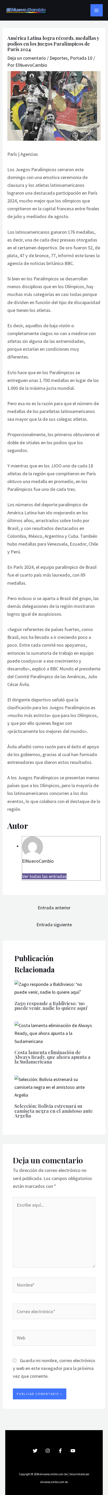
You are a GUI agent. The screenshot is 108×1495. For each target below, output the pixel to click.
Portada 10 (81, 58)
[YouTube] (73, 1450)
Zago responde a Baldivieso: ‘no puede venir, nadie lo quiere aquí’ (51, 1005)
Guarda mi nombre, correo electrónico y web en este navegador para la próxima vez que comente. (54, 1368)
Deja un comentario (26, 58)
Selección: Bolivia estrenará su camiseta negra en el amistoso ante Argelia (53, 1111)
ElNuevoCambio (38, 861)
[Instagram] (47, 1450)
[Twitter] (35, 1450)
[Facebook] (60, 1450)
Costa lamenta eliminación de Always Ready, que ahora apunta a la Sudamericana (52, 1057)
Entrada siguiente (54, 925)
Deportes (59, 58)
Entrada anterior (54, 908)
